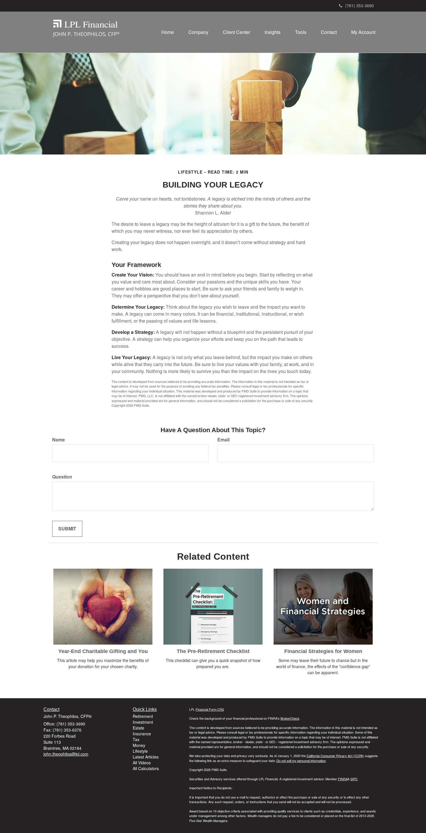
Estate (138, 728)
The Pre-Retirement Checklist (213, 651)
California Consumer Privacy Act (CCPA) (335, 755)
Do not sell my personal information (301, 760)
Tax (136, 739)
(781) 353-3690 (359, 5)
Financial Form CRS (210, 709)
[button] (198, 32)
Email (223, 439)
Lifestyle (140, 751)
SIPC (354, 778)
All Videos (142, 762)
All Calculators (146, 768)
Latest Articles (146, 757)
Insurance (142, 733)
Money (139, 745)
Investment (143, 722)
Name (58, 439)
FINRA (342, 778)
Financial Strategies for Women (323, 651)
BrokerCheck (290, 718)
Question (62, 477)
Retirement (143, 716)
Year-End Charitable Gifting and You (103, 651)
